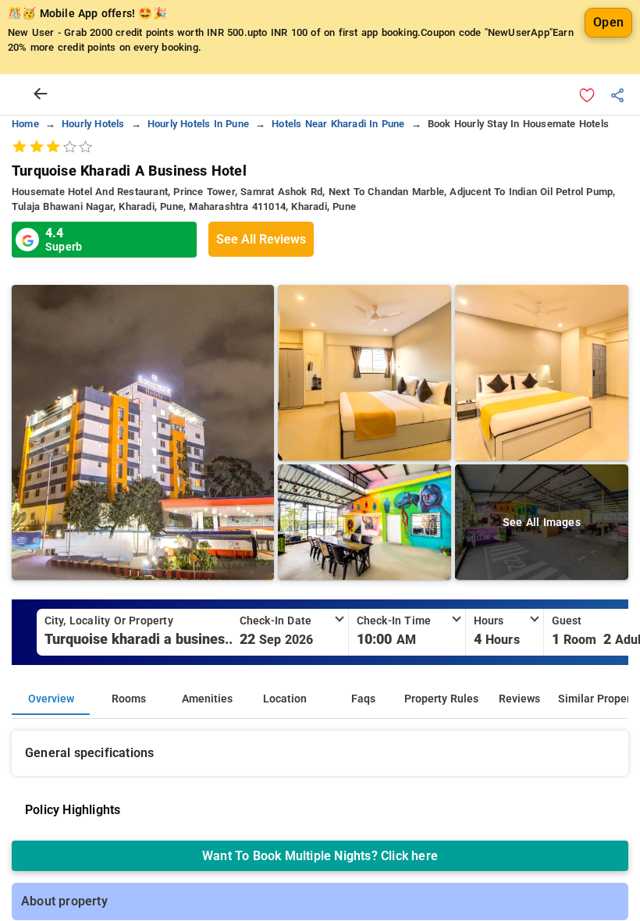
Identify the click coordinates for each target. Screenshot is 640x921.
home (25, 124)
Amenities (207, 699)
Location (285, 699)
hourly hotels (93, 124)
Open (608, 22)
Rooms (129, 699)
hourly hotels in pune (198, 124)
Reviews (519, 699)
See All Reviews (261, 239)
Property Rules (441, 699)
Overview (51, 699)
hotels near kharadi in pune (338, 124)
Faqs (363, 699)
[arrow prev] (40, 94)
